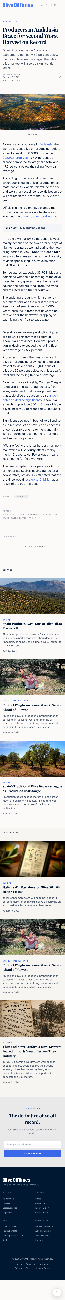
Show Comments (34, 546)
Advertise (44, 1264)
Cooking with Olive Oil (13, 1235)
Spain (6, 518)
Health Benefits (10, 1231)
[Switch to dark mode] (47, 4)
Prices (38, 1198)
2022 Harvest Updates (33, 227)
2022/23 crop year (16, 157)
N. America (9, 1042)
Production (10, 22)
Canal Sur (20, 496)
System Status (43, 1268)
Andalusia (46, 144)
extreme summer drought (38, 216)
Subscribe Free (33, 1153)
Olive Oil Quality (10, 1226)
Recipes (6, 1240)
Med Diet (7, 1203)
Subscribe (31, 1264)
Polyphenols (8, 1198)
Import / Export (42, 1208)
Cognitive (7, 1212)
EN (55, 5)
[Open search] (42, 5)
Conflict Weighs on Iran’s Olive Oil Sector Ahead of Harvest (32, 707)
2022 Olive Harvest (14, 515)
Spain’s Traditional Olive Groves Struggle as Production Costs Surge (32, 788)
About (19, 1264)
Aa (18, 80)
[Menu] (61, 5)
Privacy (18, 1268)
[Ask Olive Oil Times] (57, 1292)
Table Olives (19, 518)
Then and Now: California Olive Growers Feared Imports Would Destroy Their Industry (32, 1051)
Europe (7, 883)
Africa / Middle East (15, 701)
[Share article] (59, 77)
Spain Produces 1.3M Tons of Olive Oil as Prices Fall (32, 626)
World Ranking (42, 1231)
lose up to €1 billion (38, 479)
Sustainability (41, 1212)
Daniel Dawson (13, 74)
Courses (39, 1240)
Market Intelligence (44, 1226)
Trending (34, 518)
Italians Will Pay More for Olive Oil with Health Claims (31, 889)
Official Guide (41, 1235)
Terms (29, 1268)
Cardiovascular (10, 1208)
